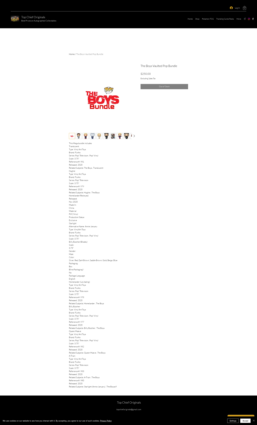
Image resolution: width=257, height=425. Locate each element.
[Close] (253, 421)
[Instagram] (249, 19)
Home (72, 54)
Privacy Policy (106, 420)
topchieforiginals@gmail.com (128, 409)
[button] (244, 8)
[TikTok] (245, 19)
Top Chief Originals (33, 17)
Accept (245, 420)
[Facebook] (253, 19)
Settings (233, 420)
